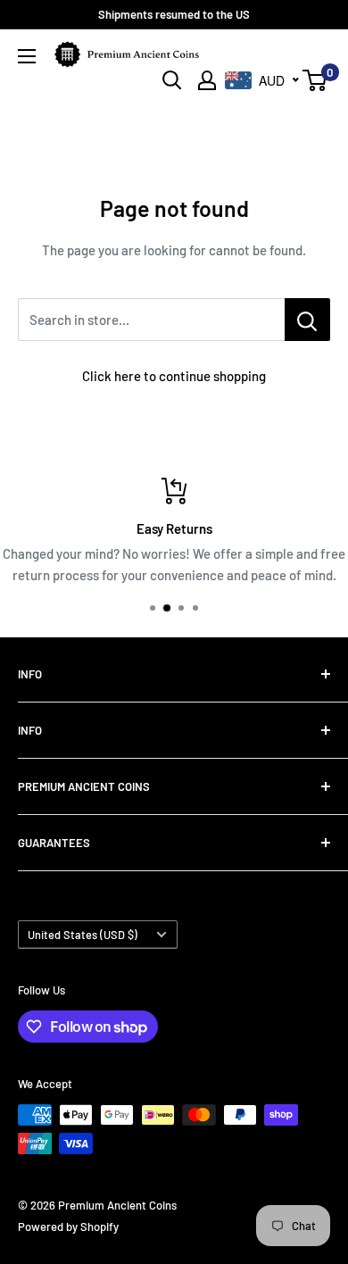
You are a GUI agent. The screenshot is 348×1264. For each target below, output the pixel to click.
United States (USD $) (82, 934)
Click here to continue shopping (174, 376)
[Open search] (172, 80)
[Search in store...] (307, 319)
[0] (315, 80)
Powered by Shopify (68, 1226)
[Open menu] (27, 56)
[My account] (207, 80)
